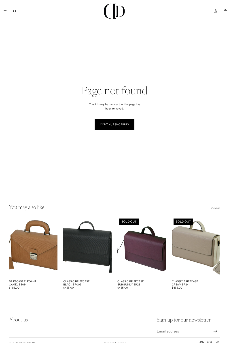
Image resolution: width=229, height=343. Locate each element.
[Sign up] (215, 331)
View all (215, 208)
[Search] (15, 11)
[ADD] (51, 271)
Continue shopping (114, 124)
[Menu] (5, 11)
